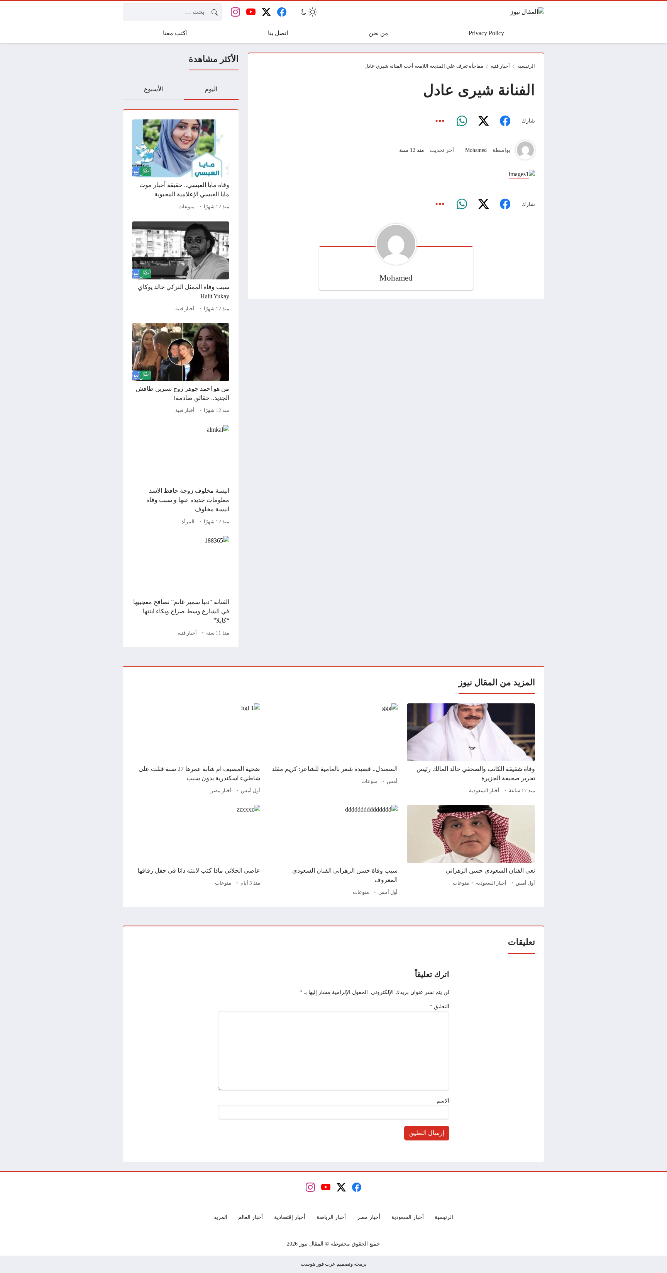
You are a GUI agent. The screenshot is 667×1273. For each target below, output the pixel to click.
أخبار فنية (185, 308)
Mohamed (476, 150)
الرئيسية (526, 66)
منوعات (186, 206)
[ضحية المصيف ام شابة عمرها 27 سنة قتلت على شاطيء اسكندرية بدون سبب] (196, 749)
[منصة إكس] (483, 121)
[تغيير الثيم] (308, 12)
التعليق (439, 1006)
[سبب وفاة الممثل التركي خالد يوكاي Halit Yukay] (180, 267)
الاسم (443, 1101)
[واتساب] (461, 121)
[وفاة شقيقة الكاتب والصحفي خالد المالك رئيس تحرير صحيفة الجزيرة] (471, 749)
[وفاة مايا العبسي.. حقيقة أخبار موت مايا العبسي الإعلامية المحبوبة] (180, 165)
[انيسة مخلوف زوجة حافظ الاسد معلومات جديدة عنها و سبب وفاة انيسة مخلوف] (180, 476)
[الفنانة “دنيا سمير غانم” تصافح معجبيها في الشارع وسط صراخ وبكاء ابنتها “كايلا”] (180, 587)
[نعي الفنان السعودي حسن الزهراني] (471, 851)
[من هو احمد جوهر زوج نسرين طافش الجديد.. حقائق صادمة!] (180, 369)
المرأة (188, 521)
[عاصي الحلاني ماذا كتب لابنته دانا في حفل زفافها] (196, 851)
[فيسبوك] (505, 121)
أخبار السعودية (484, 790)
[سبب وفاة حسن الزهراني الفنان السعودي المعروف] (333, 851)
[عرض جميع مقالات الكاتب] (525, 150)
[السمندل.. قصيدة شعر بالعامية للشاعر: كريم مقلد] (333, 749)
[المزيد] (440, 121)
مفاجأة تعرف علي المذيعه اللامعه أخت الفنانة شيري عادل (423, 66)
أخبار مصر (221, 790)
